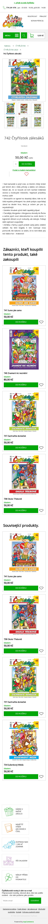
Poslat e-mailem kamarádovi (24, 170)
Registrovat (32, 16)
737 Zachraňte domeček (15, 436)
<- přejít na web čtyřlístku (24, 3)
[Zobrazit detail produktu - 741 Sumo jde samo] (24, 287)
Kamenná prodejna (9, 909)
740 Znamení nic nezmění (15, 373)
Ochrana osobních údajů (31, 912)
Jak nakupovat (32, 909)
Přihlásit (43, 16)
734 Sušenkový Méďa (13, 765)
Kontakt (18, 912)
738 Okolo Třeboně (13, 499)
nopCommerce (28, 922)
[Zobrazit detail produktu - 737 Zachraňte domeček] (24, 412)
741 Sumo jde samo (13, 310)
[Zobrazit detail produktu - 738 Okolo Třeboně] (24, 475)
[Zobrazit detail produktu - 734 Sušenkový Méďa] (24, 741)
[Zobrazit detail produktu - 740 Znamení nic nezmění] (24, 350)
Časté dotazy (21, 909)
